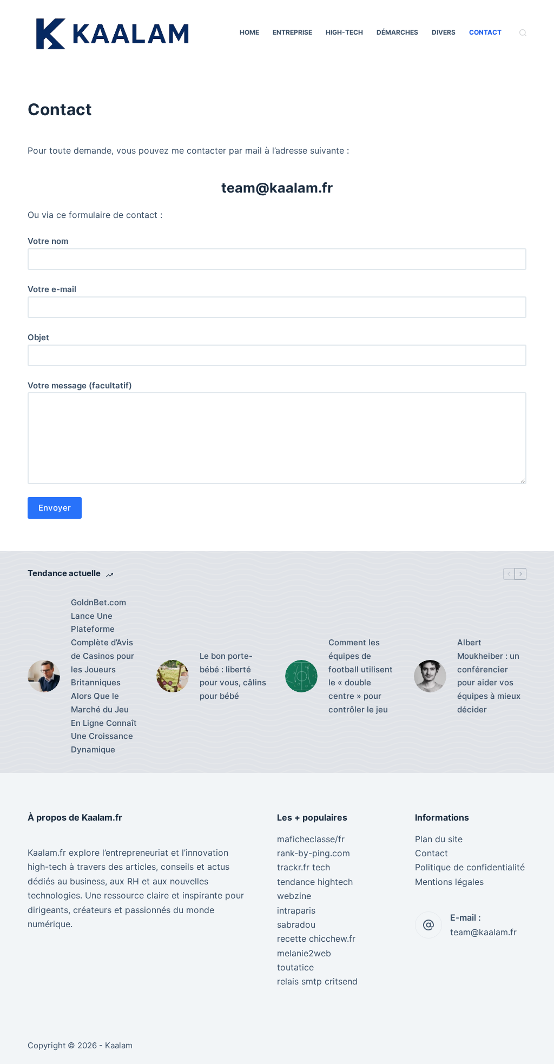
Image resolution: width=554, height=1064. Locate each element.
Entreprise (292, 32)
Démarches (397, 32)
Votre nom (48, 241)
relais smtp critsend (317, 981)
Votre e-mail (52, 289)
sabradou (296, 924)
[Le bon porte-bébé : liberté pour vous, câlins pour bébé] (172, 676)
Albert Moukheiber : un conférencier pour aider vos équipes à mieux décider (488, 676)
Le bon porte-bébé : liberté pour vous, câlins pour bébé (233, 676)
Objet (38, 337)
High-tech (344, 32)
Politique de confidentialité (470, 867)
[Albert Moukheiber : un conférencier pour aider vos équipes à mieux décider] (430, 676)
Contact (485, 32)
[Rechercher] (522, 32)
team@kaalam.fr (483, 932)
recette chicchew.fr (316, 938)
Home (249, 32)
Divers (444, 32)
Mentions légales (449, 881)
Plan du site (439, 839)
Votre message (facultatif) (80, 385)
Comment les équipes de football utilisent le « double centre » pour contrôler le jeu (360, 676)
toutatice (295, 967)
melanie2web (304, 953)
